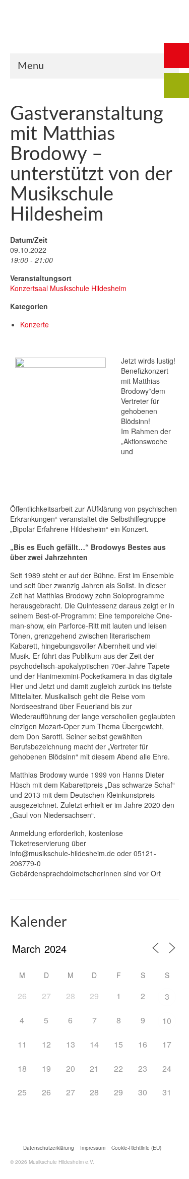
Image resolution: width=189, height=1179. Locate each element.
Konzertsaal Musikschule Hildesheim (68, 288)
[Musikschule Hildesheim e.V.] (94, 35)
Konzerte (34, 324)
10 (166, 1020)
